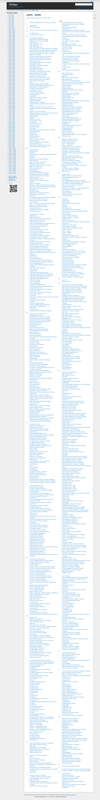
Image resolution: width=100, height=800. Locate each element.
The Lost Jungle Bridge (68, 606)
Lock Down (65, 50)
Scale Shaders (65, 382)
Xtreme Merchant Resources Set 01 (71, 766)
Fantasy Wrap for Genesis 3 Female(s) (39, 493)
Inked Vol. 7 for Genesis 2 (36, 724)
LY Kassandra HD (66, 67)
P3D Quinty (65, 198)
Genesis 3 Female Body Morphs (38, 572)
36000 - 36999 (12, 63)
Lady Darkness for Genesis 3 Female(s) (39, 778)
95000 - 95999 (12, 142)
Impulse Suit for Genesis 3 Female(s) (39, 721)
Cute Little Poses (34, 309)
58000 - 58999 (12, 92)
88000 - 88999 (12, 133)
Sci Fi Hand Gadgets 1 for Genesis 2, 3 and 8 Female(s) (76, 384)
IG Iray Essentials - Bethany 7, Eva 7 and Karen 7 (42, 717)
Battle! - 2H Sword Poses (36, 166)
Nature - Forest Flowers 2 (68, 143)
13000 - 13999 (12, 32)
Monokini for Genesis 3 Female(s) (70, 120)
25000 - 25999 (12, 48)
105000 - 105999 (12, 155)
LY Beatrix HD (65, 62)
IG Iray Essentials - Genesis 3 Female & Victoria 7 (42, 718)
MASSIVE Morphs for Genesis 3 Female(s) (72, 90)
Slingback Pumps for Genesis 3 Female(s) (72, 468)
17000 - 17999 (12, 37)
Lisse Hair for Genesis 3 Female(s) (70, 41)
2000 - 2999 (11, 17)
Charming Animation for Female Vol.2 (39, 246)
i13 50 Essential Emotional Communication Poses (42, 661)
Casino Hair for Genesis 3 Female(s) (39, 229)
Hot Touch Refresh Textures (36, 654)
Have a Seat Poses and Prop (37, 631)
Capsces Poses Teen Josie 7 (37, 221)
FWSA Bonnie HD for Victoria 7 (37, 540)
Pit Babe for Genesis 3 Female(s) (70, 217)
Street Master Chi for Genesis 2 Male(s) (72, 517)
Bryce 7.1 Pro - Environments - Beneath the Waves (42, 203)
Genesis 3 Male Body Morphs (37, 586)
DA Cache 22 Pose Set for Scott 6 (38, 313)
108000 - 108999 (12, 159)
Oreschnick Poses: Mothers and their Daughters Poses (75, 188)
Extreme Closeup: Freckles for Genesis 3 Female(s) (42, 480)
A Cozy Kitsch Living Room (36, 37)
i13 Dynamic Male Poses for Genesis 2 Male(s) (41, 672)
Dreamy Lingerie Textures (36, 407)
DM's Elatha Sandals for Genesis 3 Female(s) (41, 378)
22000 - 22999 (35, 10)
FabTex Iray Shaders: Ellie (36, 485)
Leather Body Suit (66, 28)
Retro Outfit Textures (67, 315)
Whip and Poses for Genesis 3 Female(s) (72, 735)
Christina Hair (33, 255)
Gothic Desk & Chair (35, 599)
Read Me (22, 10)
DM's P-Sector (33, 381)
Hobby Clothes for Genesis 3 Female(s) (39, 645)
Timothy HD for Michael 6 (68, 622)
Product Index (28, 10)
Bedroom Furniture (34, 177)
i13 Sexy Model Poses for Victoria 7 (38, 698)
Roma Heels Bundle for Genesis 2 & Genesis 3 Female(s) (76, 335)
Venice (63, 683)
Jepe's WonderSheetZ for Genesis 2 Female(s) (41, 743)
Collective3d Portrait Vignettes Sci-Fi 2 (39, 278)
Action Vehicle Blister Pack (36, 47)
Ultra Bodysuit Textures (67, 655)
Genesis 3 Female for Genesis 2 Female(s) (40, 576)
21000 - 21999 (12, 43)
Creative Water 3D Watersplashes (38, 306)
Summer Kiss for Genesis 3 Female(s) (71, 531)
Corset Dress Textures (35, 290)
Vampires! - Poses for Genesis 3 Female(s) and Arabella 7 (76, 675)
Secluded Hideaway (67, 398)
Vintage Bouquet (66, 701)
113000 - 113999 (12, 166)
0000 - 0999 (11, 15)
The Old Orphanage (67, 611)
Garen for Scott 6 (34, 565)
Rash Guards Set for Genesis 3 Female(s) (72, 284)
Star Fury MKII (65, 496)
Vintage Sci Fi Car (66, 709)
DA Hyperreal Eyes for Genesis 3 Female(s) (40, 320)
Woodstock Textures (67, 755)
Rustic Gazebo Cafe (67, 364)
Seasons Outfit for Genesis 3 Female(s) (72, 396)
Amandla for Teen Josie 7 (36, 90)
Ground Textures (34, 608)
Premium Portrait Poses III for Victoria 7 (72, 254)
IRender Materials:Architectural (37, 738)
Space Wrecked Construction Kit (70, 490)
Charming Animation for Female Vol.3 (39, 247)
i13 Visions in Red (34, 711)
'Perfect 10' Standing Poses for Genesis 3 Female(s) (43, 22)
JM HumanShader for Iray (36, 750)
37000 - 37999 (12, 64)
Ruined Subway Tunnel (67, 353)
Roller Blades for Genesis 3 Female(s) (71, 333)
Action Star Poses (34, 45)
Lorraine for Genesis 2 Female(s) (70, 57)
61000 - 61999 (12, 96)
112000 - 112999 (12, 165)
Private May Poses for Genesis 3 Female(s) (73, 267)
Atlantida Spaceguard (35, 136)
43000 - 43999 (12, 72)
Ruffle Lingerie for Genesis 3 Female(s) (72, 350)
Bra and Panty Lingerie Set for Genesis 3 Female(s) (42, 197)
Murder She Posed (66, 131)
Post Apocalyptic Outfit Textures (70, 243)
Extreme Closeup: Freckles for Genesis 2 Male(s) (42, 479)
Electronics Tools (34, 450)
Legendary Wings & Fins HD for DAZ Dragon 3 (73, 30)
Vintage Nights (65, 706)
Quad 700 (64, 280)
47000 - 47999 (12, 78)
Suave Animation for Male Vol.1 (69, 519)
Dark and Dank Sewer (35, 333)
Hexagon (87, 8)
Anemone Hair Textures (35, 99)
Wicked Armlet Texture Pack (69, 737)
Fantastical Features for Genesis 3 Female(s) (41, 490)
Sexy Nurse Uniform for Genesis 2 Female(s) (73, 415)
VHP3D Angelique (66, 684)
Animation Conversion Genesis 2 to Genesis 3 (41, 107)
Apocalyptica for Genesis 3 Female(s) (39, 114)
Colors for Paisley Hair (35, 283)
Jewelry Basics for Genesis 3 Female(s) (39, 749)
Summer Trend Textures (68, 539)
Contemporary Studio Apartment (38, 284)
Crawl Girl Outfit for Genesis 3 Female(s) (40, 304)
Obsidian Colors (66, 174)
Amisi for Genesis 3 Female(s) (37, 93)
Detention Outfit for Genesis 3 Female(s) (40, 359)
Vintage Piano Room (67, 707)
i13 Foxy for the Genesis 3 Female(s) (39, 675)
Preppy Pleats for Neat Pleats (69, 255)
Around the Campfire (35, 126)
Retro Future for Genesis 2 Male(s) (70, 310)
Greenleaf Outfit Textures (36, 605)
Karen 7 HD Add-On (35, 758)
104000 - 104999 (12, 154)
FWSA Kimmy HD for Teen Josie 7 (38, 549)
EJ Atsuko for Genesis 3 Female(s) (38, 438)
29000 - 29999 (12, 54)
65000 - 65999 (12, 102)
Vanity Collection (66, 678)
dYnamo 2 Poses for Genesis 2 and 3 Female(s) (42, 418)
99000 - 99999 (12, 147)
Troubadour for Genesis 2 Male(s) (70, 643)
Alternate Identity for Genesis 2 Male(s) (39, 83)
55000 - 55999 (12, 88)
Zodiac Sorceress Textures (68, 786)
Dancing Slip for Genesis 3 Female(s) (39, 330)
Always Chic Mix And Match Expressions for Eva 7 (42, 85)
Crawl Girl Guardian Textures (37, 303)
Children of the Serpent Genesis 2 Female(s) (41, 249)
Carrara (82, 8)
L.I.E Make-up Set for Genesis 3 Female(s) (40, 776)
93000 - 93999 (12, 139)
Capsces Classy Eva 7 (35, 217)
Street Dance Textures (67, 514)
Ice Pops (32, 712)
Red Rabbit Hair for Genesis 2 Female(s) (72, 300)
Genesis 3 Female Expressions (37, 574)
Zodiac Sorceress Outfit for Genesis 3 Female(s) (74, 784)
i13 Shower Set (33, 700)
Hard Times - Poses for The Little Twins (39, 628)
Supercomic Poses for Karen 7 (69, 559)
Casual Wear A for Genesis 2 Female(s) (39, 235)
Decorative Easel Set (35, 349)
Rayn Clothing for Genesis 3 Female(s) (71, 290)
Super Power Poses (67, 557)
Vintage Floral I (66, 704)
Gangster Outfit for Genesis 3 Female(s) (40, 562)
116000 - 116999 (12, 170)
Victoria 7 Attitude (66, 688)
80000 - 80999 (12, 122)
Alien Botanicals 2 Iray (35, 67)
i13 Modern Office (34, 688)
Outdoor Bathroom (66, 191)
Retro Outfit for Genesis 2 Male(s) (70, 313)
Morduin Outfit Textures (68, 126)
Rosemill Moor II (66, 346)
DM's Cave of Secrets (35, 376)
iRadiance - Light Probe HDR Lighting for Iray (41, 729)
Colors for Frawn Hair (35, 280)
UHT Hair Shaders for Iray (68, 652)
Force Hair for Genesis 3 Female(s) (38, 520)
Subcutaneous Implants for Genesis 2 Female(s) (74, 523)
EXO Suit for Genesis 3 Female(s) (38, 474)
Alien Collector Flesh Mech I (37, 68)
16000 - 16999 (12, 36)
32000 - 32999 (12, 58)
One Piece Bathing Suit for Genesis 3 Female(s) (74, 180)
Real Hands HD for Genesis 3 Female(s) (72, 292)
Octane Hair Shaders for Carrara (70, 177)
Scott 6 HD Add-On (66, 393)
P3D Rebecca (65, 200)
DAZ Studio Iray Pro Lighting (37, 344)
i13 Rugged (32, 697)
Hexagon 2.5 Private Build (36, 642)
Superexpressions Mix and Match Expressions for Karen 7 (76, 560)
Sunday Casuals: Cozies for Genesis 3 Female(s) (74, 546)
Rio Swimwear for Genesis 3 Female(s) (71, 320)
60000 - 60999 (12, 95)
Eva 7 (31, 465)
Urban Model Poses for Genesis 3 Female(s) (73, 666)
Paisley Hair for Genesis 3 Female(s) (71, 203)
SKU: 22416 (65, 453)
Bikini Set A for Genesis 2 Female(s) (38, 188)
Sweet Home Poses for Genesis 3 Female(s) (73, 563)
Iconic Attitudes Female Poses (37, 714)
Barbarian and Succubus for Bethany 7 (39, 159)
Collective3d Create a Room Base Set (39, 272)
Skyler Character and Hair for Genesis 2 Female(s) (74, 456)
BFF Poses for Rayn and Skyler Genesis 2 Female (42, 185)
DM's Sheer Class (34, 386)
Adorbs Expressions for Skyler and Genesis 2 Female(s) (43, 48)
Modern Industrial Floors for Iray (70, 117)
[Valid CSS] (56, 796)
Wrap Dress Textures (67, 763)
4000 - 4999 (11, 20)
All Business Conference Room (37, 76)
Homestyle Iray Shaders (36, 646)
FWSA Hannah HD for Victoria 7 (37, 548)
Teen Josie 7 (65, 588)
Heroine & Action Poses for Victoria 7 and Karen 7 (42, 640)
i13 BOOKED (33, 668)
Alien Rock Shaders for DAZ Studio (38, 73)
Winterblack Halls (66, 752)
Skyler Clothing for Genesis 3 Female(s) (72, 461)
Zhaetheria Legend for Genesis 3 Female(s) (73, 781)
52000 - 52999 (12, 84)
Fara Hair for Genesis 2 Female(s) (38, 496)
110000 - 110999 (12, 162)
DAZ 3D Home (13, 176)
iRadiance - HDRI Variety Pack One (38, 726)
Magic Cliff (64, 76)
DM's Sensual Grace (35, 384)
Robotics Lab (65, 332)
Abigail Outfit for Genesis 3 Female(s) (39, 41)
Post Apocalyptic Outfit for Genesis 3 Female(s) (73, 241)
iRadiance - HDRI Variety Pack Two (38, 727)
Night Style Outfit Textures (68, 159)
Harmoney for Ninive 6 (35, 629)
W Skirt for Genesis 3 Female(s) (70, 720)
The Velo (64, 620)
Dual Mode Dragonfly (35, 412)
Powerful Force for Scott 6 (68, 249)
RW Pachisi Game (66, 369)
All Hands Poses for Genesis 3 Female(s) (40, 77)
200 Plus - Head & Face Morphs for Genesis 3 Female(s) (44, 30)
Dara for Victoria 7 (34, 332)
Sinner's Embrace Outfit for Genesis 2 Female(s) (74, 445)
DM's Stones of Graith (35, 387)
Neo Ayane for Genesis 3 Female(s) (71, 151)
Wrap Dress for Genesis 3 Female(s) (71, 761)
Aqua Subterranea (34, 116)
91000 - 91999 (12, 137)
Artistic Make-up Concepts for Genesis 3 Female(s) (42, 129)
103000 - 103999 (12, 153)
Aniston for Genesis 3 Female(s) (38, 111)
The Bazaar (65, 591)
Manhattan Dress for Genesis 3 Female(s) (72, 83)
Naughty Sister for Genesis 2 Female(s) (72, 146)
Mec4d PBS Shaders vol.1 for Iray (70, 94)
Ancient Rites (33, 96)
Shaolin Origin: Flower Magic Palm (70, 428)
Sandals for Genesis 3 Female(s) (70, 378)
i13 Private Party (34, 695)
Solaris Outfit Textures (67, 474)
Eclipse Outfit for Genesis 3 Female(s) (39, 430)
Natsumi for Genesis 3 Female (69, 140)
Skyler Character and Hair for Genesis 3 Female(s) (74, 458)
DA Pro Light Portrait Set (36, 323)
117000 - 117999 (12, 172)
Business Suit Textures (35, 211)
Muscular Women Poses (68, 133)
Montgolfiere (65, 123)
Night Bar (64, 154)
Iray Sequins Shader (35, 735)
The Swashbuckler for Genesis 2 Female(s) (73, 619)
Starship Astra (65, 497)
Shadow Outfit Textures (68, 425)
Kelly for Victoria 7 (34, 761)
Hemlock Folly (33, 634)
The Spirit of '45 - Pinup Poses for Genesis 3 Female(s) (75, 614)
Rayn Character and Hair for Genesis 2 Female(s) (74, 286)
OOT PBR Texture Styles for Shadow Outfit (72, 183)
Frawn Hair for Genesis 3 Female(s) (39, 525)
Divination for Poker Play (36, 375)
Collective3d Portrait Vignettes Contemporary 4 (41, 275)
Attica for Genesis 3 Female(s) (37, 139)
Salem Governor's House (68, 375)
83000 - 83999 (12, 126)
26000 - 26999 (12, 50)
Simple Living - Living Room (69, 442)
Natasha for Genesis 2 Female (69, 139)
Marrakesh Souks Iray (67, 88)
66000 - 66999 (12, 103)
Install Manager (81, 6)
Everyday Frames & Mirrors (36, 473)
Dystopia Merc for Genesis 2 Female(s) (39, 419)
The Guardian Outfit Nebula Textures (71, 600)
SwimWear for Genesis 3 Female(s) (71, 566)
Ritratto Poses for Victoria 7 (69, 323)
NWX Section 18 (66, 171)
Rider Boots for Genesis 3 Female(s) (71, 316)
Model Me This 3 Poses (68, 114)
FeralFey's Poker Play (35, 500)
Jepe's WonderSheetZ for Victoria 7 (38, 744)
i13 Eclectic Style (34, 674)
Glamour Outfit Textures (35, 595)
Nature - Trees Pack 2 (67, 145)
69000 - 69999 (12, 107)
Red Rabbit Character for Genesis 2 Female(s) (73, 297)
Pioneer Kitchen (66, 212)
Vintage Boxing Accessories (69, 703)
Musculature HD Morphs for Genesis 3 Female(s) (74, 134)
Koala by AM (33, 772)
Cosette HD (32, 295)
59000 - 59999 (12, 94)
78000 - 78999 (12, 119)
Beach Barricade (34, 169)
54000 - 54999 (12, 87)
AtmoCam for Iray (34, 137)
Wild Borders (65, 743)
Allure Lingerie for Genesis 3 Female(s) (39, 79)
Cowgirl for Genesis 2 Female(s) (38, 300)
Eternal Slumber (34, 464)
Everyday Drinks (34, 470)
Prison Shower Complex (68, 261)
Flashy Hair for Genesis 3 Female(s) (39, 511)
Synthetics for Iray (66, 572)
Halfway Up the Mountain (36, 619)
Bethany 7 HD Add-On (35, 183)
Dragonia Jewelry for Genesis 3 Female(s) (40, 401)
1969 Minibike (33, 25)
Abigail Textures (34, 42)
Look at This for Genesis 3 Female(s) (71, 56)
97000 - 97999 (12, 145)
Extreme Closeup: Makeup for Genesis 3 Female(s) (42, 482)
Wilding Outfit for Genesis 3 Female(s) (71, 749)
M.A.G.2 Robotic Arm (67, 73)
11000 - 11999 (12, 29)
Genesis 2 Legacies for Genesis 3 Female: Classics (42, 568)
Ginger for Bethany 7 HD (36, 591)
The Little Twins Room (67, 605)
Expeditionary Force (35, 477)
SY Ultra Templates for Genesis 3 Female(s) (73, 568)
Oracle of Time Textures (68, 186)
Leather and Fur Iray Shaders (69, 27)
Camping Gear (33, 215)
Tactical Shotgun (66, 576)
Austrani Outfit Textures (35, 143)
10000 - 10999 (12, 28)
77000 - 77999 (12, 118)
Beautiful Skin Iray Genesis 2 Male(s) (39, 174)
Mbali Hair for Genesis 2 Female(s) (70, 93)
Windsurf (64, 750)
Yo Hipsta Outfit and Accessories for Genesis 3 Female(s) (76, 769)
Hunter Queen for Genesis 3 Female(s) (39, 655)
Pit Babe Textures (66, 218)
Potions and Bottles (67, 246)
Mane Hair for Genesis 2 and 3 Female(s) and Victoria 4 (76, 82)
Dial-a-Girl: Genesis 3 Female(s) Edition (39, 370)
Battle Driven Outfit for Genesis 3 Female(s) (40, 165)
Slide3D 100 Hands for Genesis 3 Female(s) (73, 462)
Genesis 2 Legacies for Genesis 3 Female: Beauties (42, 566)
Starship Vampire (66, 499)
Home (14, 10)
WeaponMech (65, 727)
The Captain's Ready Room (69, 592)
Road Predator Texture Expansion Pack (71, 326)
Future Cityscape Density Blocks (38, 533)
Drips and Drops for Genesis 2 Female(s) (40, 409)
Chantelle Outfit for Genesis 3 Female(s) (40, 244)
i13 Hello (32, 680)
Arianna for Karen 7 (34, 125)
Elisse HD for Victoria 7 (35, 454)
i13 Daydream (33, 671)
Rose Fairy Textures (67, 341)
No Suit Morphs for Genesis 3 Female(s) (72, 162)
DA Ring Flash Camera (35, 324)
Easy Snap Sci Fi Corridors (36, 427)
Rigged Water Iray (66, 318)
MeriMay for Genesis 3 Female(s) (70, 102)
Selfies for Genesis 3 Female (69, 407)
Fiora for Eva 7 (33, 503)
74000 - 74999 (12, 114)
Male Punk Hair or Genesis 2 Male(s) (71, 80)
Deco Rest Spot (33, 346)
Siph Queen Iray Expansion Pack (70, 448)
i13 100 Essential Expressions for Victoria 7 (40, 660)
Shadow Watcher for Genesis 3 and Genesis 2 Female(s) (76, 427)
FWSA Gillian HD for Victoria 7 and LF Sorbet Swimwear (43, 546)
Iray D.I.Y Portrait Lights (35, 732)
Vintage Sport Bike (66, 711)
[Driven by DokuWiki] (63, 796)
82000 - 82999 (12, 125)
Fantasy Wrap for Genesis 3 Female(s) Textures (42, 494)
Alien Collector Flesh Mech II (37, 70)
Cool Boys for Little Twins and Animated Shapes (41, 286)
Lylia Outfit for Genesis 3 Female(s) (71, 70)
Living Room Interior (67, 47)
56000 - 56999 (12, 90)
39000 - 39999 (12, 67)
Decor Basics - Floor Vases (36, 347)
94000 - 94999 (12, 141)
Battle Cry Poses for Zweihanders (38, 162)
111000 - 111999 (12, 164)
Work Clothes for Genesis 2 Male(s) (71, 758)
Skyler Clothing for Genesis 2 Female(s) (72, 459)
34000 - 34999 (12, 60)
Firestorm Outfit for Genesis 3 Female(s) (40, 508)
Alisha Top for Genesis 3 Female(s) (38, 74)
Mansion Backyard (66, 85)
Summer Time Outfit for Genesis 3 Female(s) (73, 534)
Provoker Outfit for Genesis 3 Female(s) (72, 272)
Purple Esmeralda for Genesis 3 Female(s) (72, 277)
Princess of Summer (67, 258)
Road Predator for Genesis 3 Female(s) (72, 324)
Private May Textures (67, 269)
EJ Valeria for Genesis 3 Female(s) (38, 444)
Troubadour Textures (67, 645)
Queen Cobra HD (66, 281)
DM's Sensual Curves (35, 382)
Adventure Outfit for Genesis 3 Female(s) (40, 57)
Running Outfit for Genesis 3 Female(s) (71, 361)
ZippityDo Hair (65, 782)
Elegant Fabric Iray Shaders (37, 453)
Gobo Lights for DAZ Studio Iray (37, 597)
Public (17, 10)
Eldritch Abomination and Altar (37, 447)
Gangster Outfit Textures (36, 563)
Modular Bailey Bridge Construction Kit (71, 119)
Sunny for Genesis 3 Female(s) (70, 548)
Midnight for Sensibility (67, 105)
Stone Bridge (65, 502)
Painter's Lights (66, 201)
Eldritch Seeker (33, 448)
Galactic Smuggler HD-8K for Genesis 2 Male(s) (41, 560)
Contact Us (12, 178)
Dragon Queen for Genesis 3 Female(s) (39, 395)
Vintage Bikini (65, 700)
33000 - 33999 (12, 59)
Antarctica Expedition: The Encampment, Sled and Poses (44, 113)
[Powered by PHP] (43, 796)
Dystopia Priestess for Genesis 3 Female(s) (40, 421)
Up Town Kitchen (66, 663)
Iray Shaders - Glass (35, 737)
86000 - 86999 (12, 130)
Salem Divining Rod (67, 373)
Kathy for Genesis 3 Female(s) (37, 760)
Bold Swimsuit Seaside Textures (37, 194)
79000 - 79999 (12, 121)
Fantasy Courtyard (34, 491)
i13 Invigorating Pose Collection (37, 681)
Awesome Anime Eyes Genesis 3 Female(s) (40, 145)
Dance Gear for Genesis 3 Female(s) (39, 329)
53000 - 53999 (12, 86)
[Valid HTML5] (50, 796)
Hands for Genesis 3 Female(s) (37, 625)
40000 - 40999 (12, 68)
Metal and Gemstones (67, 103)
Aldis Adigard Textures (35, 64)
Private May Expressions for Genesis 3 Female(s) (74, 264)
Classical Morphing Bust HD (36, 263)
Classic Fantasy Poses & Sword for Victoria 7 (41, 260)
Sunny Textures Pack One (68, 549)
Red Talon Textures (67, 304)
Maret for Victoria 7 (66, 87)
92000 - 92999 (12, 138)
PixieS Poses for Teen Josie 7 (69, 224)
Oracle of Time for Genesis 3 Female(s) (72, 185)
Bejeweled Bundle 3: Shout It (37, 178)
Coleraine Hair (33, 270)
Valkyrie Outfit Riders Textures (69, 674)
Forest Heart (33, 522)
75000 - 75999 (12, 115)
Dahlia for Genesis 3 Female (37, 327)
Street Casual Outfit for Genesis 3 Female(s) (73, 508)
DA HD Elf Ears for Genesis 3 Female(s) (39, 318)
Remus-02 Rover (66, 307)
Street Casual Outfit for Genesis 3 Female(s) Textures (75, 510)
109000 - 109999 (12, 161)
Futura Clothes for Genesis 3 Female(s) (39, 531)
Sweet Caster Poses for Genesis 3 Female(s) (73, 562)
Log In (92, 1)
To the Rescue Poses (67, 628)
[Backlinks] (95, 15)
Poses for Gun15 (66, 240)
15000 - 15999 (12, 35)
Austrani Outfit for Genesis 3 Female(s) (39, 142)
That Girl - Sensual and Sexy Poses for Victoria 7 (74, 589)
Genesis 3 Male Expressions (37, 588)
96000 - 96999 (12, 143)
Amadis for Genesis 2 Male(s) (37, 88)
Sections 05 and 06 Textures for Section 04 (72, 401)
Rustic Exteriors (66, 363)
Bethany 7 (32, 182)
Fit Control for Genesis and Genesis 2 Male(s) (41, 510)
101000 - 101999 (12, 150)
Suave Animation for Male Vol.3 (69, 522)
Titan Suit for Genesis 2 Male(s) (70, 623)
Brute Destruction (34, 201)
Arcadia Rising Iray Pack (36, 120)
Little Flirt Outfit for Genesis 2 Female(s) (72, 45)
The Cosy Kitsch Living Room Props (71, 594)
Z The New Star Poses (67, 775)
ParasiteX (64, 205)
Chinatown (32, 254)
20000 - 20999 (12, 41)
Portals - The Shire (66, 232)
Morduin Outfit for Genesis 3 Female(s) (71, 125)
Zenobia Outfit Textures (68, 779)
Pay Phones (65, 206)
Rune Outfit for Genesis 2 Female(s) (71, 356)
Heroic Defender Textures (36, 638)
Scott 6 (63, 392)
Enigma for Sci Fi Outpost (36, 456)
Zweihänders (65, 787)
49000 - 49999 (12, 80)
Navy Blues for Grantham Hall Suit (70, 148)
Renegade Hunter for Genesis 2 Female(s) (72, 309)
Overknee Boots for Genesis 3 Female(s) (72, 194)
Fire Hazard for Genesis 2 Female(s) (39, 505)
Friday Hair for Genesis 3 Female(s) (39, 526)
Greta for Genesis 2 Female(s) (37, 606)
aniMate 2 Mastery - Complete (37, 102)
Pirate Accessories (66, 214)
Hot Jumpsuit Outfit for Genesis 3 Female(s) (40, 652)
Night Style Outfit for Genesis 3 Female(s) (72, 157)
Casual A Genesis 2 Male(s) (36, 231)
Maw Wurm (65, 91)
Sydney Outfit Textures (67, 571)
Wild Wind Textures (66, 746)
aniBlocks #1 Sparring (35, 100)
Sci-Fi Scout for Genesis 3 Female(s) (71, 389)
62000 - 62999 (12, 98)
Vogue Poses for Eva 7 (67, 714)
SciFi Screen (65, 390)
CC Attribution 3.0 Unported (70, 794)
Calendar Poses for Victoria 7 (37, 214)
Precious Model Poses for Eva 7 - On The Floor (73, 252)
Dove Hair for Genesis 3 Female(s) (38, 390)
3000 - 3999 (11, 19)
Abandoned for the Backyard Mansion (39, 39)
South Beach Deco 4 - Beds (69, 487)
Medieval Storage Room (68, 97)
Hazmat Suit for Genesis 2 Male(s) (38, 632)
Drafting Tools (33, 393)
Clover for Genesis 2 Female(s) (37, 267)
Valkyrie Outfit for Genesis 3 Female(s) (71, 672)
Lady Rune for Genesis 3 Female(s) (38, 781)
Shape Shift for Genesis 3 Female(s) (71, 430)
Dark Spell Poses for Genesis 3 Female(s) (40, 339)
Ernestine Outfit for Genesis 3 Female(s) (40, 461)
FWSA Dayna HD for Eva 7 (36, 543)
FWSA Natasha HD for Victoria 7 (38, 553)
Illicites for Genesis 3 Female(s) (37, 720)
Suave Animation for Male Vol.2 (69, 520)
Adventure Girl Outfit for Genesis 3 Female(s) (41, 56)
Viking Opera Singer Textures (69, 698)
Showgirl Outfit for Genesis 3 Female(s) (72, 435)
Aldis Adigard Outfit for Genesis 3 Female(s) (40, 62)
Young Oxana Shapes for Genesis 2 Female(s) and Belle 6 (76, 770)
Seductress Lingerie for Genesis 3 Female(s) (73, 402)
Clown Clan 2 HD (34, 269)
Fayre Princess (33, 497)
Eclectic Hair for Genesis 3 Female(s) (39, 428)
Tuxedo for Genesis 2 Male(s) (69, 649)
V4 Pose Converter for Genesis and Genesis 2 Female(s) (76, 671)
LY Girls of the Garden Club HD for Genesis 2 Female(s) (76, 64)
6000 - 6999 (11, 23)
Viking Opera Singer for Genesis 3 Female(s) (73, 697)
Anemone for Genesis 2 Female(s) (38, 97)
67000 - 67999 (12, 105)
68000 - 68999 (12, 106)
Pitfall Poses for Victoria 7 (68, 220)
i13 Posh (32, 694)
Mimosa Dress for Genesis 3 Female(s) (71, 108)
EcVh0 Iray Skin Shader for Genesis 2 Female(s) (42, 435)
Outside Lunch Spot (67, 192)
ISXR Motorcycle (34, 740)
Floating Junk (33, 514)
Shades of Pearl (66, 422)
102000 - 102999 (12, 151)
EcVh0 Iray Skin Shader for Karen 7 (38, 436)
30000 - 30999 (12, 55)
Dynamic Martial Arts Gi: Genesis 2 (38, 416)
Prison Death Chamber (67, 260)
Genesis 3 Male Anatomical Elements (39, 585)
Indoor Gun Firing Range (36, 723)
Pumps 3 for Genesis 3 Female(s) (70, 275)
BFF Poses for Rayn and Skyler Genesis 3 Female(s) (43, 186)
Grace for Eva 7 (34, 602)
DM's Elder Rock (34, 379)
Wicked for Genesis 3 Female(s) (70, 741)
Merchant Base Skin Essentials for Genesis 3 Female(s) (76, 100)
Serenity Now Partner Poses (69, 409)
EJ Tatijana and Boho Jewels (37, 442)
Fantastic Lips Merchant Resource (38, 488)
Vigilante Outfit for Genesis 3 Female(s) (72, 694)
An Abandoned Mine (35, 94)
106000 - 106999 (12, 157)
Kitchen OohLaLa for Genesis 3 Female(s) (40, 767)
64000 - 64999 (12, 100)
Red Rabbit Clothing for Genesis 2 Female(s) (73, 298)
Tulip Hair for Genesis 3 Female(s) (70, 648)
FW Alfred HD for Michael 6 (36, 534)
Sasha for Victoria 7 (67, 379)
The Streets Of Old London (68, 617)
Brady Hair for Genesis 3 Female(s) (38, 200)
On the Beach (65, 178)
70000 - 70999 (12, 109)
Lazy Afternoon (65, 25)
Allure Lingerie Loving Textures (37, 80)
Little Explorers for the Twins (69, 44)
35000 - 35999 (12, 62)
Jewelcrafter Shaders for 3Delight (38, 747)
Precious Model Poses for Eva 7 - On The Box (73, 251)
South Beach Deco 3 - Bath (68, 485)
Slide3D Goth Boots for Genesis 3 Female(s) (73, 464)
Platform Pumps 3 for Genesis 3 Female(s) (72, 228)
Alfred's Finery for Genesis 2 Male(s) (39, 65)
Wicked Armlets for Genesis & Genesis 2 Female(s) (74, 738)
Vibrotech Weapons (67, 686)
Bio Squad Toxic (34, 189)
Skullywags (65, 454)
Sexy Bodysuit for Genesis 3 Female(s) (71, 410)
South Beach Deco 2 (67, 484)
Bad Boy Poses (33, 151)
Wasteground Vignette (67, 724)
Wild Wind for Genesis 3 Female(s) (70, 744)
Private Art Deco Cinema (68, 263)
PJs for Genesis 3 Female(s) (69, 226)
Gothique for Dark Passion (36, 600)
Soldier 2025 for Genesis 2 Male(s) (70, 476)
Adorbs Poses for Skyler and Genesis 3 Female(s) (42, 53)
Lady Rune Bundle (34, 779)
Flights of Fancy (34, 513)
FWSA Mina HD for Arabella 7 (37, 551)
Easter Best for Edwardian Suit (37, 425)
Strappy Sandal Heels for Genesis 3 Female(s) (73, 507)
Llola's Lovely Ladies (67, 48)
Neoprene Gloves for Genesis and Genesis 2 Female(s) (76, 152)
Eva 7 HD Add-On (34, 467)
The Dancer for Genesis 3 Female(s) (71, 595)
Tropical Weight (66, 642)
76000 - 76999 (12, 117)
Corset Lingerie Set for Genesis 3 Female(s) (41, 292)
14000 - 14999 (12, 33)
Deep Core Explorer (35, 350)
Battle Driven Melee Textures (37, 163)
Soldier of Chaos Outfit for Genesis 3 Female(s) (74, 477)
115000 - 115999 (12, 169)
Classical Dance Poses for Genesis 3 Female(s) (41, 261)
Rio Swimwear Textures (68, 321)
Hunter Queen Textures (35, 657)
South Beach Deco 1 (67, 482)
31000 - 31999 (12, 56)
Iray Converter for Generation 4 (37, 730)
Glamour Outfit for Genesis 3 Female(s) (39, 594)
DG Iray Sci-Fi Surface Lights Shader (39, 364)
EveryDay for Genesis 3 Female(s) (38, 471)
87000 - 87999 (12, 131)
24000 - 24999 (12, 47)
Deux (31, 361)
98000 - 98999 (12, 146)
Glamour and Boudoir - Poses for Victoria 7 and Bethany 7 (44, 592)
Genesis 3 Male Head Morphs (37, 589)
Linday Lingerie (66, 39)
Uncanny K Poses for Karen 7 (69, 657)
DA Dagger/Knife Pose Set (36, 315)
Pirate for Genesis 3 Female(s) (69, 215)
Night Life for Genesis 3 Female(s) (70, 156)
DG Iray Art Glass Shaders (36, 363)
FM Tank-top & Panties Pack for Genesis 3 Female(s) (43, 519)
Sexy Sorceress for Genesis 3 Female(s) (72, 418)
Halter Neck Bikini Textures (36, 622)
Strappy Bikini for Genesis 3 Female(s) (71, 503)
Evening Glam (33, 468)
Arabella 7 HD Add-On (35, 119)
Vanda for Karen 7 (66, 677)
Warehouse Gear (66, 723)
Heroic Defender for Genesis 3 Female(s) (40, 635)
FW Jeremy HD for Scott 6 (36, 537)
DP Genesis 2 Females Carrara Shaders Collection (42, 392)
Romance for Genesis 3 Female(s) (70, 336)
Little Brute (64, 42)
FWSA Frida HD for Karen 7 (36, 545)
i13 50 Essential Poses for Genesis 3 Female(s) (41, 663)
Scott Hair (64, 395)
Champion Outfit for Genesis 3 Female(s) (40, 241)
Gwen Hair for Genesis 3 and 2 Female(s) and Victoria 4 (44, 614)
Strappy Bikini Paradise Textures (70, 505)
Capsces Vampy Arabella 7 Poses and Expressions (42, 223)
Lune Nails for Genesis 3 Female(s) (71, 60)
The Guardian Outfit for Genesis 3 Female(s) (73, 599)
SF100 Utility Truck (66, 421)
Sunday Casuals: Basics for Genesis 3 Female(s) (74, 545)
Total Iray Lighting (66, 637)
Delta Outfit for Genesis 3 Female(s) (39, 353)
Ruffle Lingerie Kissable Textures (70, 352)
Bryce (91, 8)
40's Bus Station (34, 33)
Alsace (31, 82)
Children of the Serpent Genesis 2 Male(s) (40, 251)
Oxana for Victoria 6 (67, 195)
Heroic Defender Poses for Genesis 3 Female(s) (42, 637)
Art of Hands (33, 128)
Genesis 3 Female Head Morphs (38, 579)
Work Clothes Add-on (67, 756)
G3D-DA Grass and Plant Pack (37, 559)
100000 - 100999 (12, 149)
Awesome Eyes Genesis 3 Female (38, 146)
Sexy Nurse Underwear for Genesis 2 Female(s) (74, 413)
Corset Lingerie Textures (36, 293)
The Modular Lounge (67, 609)
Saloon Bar (65, 376)
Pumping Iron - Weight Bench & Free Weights (73, 274)
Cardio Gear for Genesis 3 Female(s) (39, 224)
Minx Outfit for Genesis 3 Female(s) (71, 110)
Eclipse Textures (34, 431)
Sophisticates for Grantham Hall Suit (71, 480)
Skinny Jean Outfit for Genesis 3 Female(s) (72, 451)
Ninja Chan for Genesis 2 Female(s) (71, 160)
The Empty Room (66, 597)
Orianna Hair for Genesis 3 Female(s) (71, 189)
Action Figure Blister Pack (36, 44)
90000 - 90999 (12, 135)
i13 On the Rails (34, 692)
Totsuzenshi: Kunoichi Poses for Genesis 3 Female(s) (75, 638)
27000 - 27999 (12, 51)
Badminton (32, 152)
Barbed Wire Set (34, 160)
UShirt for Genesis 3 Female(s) (69, 668)
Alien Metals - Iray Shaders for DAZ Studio (40, 71)
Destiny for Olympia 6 (35, 356)
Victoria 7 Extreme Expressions (69, 692)
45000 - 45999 (12, 75)
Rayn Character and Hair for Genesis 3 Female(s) (74, 287)
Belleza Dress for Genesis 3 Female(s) (39, 180)
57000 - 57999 (12, 91)
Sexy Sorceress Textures (68, 419)
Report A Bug (13, 180)
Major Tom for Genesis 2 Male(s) (70, 77)
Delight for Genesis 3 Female (37, 352)
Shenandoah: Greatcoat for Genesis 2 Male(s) (73, 431)
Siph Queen (65, 447)
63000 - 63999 (12, 99)
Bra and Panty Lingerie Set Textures (39, 198)
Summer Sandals (66, 533)
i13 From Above (34, 678)
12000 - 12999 (12, 31)
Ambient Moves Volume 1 (36, 91)
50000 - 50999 (12, 82)
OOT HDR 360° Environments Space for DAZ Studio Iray (76, 182)
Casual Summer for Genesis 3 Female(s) (40, 232)
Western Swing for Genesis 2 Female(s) (72, 732)
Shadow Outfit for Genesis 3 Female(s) (71, 424)
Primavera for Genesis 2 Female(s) (70, 257)
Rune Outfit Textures (67, 359)
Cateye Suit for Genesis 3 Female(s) (39, 237)
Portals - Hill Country (67, 229)
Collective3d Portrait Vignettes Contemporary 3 (41, 274)
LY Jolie (64, 65)
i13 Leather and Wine (35, 683)
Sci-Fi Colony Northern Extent (69, 387)
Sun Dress (64, 540)
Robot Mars (65, 330)
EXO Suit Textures (34, 476)
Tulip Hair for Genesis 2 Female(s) (70, 646)
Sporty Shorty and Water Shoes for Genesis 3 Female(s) (76, 493)
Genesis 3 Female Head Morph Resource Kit (41, 577)
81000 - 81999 (12, 123)
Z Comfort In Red (66, 773)
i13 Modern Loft (34, 686)
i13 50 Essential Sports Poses (37, 665)
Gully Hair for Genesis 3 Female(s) (38, 609)
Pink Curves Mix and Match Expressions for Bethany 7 (75, 211)
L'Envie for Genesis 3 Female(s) (38, 775)
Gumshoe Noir (33, 611)
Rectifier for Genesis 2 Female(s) (70, 295)
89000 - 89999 (12, 134)
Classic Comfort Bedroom (36, 258)
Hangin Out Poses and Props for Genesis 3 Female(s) (43, 626)
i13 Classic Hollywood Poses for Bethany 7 (40, 669)
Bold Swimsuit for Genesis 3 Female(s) (39, 192)
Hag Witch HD (33, 617)
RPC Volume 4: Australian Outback (70, 349)
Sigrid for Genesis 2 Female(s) (69, 439)
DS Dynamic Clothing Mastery (37, 410)
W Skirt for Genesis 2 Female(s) (70, 718)
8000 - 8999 (11, 25)
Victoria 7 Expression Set (68, 691)
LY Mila (64, 68)
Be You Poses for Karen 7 (36, 168)
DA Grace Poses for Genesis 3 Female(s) (40, 316)
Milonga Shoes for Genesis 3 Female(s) (72, 107)
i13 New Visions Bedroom (36, 689)
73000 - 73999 (12, 113)
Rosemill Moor (65, 344)
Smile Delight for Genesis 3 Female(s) (71, 470)
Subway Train (65, 525)
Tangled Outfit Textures (67, 585)
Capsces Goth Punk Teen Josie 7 (38, 220)
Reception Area (66, 293)
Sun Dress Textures (67, 542)
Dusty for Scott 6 (34, 413)
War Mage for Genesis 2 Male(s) (70, 721)
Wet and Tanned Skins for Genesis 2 (71, 733)
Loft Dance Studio (66, 51)
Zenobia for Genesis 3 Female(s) (70, 778)
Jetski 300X (32, 746)
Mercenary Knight (66, 99)
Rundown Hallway (66, 355)
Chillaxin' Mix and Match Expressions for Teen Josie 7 (43, 252)
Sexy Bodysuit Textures (68, 412)
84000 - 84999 (12, 127)
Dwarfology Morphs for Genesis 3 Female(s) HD (42, 415)
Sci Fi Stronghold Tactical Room (70, 386)
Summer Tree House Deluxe (69, 536)
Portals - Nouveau (66, 231)
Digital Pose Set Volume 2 (36, 373)
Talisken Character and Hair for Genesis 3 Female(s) (75, 577)
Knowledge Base (13, 177)
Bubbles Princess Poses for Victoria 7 (39, 206)
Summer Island (66, 530)
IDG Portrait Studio (34, 715)
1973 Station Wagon (35, 27)
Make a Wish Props (67, 79)
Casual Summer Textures (36, 234)
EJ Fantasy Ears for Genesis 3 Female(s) (40, 441)
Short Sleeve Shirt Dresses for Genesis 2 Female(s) (75, 433)
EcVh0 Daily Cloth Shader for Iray (38, 433)
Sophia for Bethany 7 (67, 479)
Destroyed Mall (33, 358)
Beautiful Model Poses (35, 171)
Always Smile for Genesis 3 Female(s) (39, 87)
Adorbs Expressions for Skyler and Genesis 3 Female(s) (43, 50)
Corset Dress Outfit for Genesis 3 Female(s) (40, 289)
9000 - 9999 (11, 27)
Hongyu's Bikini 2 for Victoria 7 (37, 648)
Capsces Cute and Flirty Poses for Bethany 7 (41, 218)
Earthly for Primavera (35, 424)
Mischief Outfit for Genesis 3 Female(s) (71, 111)
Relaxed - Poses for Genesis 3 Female (71, 306)
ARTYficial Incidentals (35, 131)
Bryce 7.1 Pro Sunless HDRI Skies (38, 205)
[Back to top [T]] (95, 18)
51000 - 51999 (12, 83)
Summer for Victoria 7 (67, 526)
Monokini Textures (66, 122)
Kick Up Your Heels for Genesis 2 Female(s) (40, 763)
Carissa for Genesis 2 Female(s (37, 226)
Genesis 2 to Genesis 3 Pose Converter (39, 569)
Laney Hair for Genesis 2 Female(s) (38, 786)
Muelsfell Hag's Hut (67, 128)
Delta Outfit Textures (35, 355)
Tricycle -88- (65, 640)
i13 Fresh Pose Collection (36, 677)
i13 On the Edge (34, 691)
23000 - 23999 (12, 45)
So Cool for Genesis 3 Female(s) (70, 471)
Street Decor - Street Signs (68, 516)
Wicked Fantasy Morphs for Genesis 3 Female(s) (74, 740)
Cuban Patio (33, 307)
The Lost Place (65, 608)
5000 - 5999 (11, 21)
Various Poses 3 (66, 680)
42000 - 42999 (12, 71)
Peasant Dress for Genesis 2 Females (71, 209)
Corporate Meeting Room (36, 287)
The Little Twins (66, 602)
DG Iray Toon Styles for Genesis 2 (38, 366)
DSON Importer (89, 6)
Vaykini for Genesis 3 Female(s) (70, 681)
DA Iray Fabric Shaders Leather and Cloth (40, 321)
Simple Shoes (65, 444)
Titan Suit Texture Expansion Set (70, 626)
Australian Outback (34, 140)
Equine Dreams (33, 459)
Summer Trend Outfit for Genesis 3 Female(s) (73, 537)
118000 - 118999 (12, 173)
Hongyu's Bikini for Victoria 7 (37, 649)
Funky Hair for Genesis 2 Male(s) (38, 530)
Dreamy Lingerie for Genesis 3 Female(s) (40, 405)
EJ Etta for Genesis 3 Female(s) (38, 439)
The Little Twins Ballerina (68, 603)
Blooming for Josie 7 (35, 191)
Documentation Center (15, 7)
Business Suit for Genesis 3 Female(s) (39, 209)
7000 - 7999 (11, 24)
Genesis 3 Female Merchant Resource (39, 580)
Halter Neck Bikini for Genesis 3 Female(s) (40, 620)
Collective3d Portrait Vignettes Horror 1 (39, 277)
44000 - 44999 (12, 74)
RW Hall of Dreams (66, 367)
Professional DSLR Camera (69, 270)
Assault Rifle (33, 133)
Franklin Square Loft (35, 523)
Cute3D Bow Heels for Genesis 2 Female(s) (40, 310)
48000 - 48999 (12, 79)
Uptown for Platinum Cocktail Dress (70, 665)
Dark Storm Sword (34, 341)
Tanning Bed (65, 586)
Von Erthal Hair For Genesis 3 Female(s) (72, 715)
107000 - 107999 (12, 158)
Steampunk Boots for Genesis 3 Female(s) (72, 500)
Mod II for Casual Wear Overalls (70, 113)
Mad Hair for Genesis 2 (68, 74)
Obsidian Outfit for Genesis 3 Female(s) (72, 175)
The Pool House (66, 612)
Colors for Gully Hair (35, 281)
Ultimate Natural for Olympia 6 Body (71, 654)
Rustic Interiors (65, 366)
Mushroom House (66, 136)
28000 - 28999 (12, 52)
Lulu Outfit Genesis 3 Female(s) (70, 59)
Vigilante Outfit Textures (68, 695)
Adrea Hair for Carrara (35, 54)
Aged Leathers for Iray (35, 60)
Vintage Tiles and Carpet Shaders (70, 712)
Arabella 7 (32, 117)
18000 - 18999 (12, 39)
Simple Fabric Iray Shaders (68, 441)
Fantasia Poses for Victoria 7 (37, 487)
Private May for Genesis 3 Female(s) (71, 266)
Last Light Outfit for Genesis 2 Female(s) (72, 22)
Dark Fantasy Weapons (35, 335)
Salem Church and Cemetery (69, 372)
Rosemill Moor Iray (66, 347)
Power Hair (65, 247)
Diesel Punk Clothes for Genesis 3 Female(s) (41, 372)
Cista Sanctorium (34, 257)
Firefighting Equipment (35, 507)
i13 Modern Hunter (34, 684)
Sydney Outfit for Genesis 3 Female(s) (71, 569)
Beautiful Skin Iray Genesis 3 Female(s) (39, 175)
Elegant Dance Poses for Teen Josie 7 (39, 451)
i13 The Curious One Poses (36, 706)
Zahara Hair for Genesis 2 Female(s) (71, 776)
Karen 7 (32, 756)
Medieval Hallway (66, 96)
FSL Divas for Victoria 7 (35, 528)
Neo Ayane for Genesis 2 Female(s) (71, 149)
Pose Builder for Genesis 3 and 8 (70, 235)
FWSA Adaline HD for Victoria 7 (37, 539)
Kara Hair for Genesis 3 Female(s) (38, 755)
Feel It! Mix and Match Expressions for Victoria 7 (42, 499)
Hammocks (32, 623)
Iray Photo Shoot (34, 733)
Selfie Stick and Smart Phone (69, 405)
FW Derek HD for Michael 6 (36, 536)
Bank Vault (32, 157)
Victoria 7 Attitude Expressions (69, 689)
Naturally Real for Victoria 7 (69, 142)
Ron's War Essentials (67, 338)
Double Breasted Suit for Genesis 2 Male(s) (40, 389)
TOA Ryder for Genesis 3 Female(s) (71, 634)
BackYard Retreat (34, 149)
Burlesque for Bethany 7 (36, 208)
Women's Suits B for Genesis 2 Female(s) (72, 753)
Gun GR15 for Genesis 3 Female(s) (38, 612)
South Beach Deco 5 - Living (69, 488)
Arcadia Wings (33, 122)
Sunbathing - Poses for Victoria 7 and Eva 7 (73, 543)
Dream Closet (33, 404)
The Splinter (65, 615)
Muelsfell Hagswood (67, 129)
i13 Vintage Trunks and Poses (37, 709)
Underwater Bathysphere (68, 658)
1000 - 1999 (11, 16)
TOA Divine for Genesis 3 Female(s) (71, 632)
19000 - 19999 (12, 40)
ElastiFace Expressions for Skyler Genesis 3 (40, 445)
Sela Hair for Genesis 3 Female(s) (70, 404)
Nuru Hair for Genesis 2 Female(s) (70, 168)
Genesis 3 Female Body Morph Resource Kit (41, 571)
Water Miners (65, 726)
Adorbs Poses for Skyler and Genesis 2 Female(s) (42, 51)
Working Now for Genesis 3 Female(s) (71, 760)
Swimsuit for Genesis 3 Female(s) (70, 565)
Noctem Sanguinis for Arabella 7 (70, 163)
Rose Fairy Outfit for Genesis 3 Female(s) (72, 339)
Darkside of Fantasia (35, 343)
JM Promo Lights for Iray (36, 752)
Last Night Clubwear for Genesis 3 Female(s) (73, 24)
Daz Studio (77, 8)
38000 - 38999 (12, 66)
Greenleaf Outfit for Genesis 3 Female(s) (40, 603)
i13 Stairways (33, 704)
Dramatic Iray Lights (35, 402)
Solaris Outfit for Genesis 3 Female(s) (71, 473)
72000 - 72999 (12, 111)
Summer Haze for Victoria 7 (69, 528)
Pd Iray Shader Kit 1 (67, 208)
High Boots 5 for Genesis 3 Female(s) (39, 643)
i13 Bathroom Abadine (35, 666)
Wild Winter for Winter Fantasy (69, 747)
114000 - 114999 (12, 168)
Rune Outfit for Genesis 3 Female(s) (71, 358)
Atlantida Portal (33, 134)
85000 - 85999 (12, 129)
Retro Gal (64, 312)
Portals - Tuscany (66, 234)
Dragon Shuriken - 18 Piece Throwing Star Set (41, 396)
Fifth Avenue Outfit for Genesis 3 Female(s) (40, 502)
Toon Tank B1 (65, 635)
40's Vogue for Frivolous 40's (37, 34)
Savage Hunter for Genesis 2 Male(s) (71, 381)
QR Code (11, 183)
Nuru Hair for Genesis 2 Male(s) (70, 169)
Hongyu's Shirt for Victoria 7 (36, 651)
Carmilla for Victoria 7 (35, 228)
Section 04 (64, 399)
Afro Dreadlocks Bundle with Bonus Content (40, 59)
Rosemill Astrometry (67, 343)
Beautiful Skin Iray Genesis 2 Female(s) (39, 172)
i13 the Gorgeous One (35, 707)
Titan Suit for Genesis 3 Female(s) (70, 625)
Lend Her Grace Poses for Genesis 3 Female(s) (74, 34)
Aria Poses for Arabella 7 (36, 123)
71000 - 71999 (12, 110)
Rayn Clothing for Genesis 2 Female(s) (71, 289)
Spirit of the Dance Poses (68, 491)
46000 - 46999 (12, 76)
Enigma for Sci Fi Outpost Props (38, 458)
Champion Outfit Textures (36, 243)
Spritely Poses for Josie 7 (68, 494)
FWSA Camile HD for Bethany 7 (37, 542)
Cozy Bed (32, 301)
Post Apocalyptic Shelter (68, 244)
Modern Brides (65, 116)
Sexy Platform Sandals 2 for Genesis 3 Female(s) (74, 416)
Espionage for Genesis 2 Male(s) (38, 462)
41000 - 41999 (12, 70)
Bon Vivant (32, 195)
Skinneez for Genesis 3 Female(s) (70, 450)
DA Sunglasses (33, 326)
